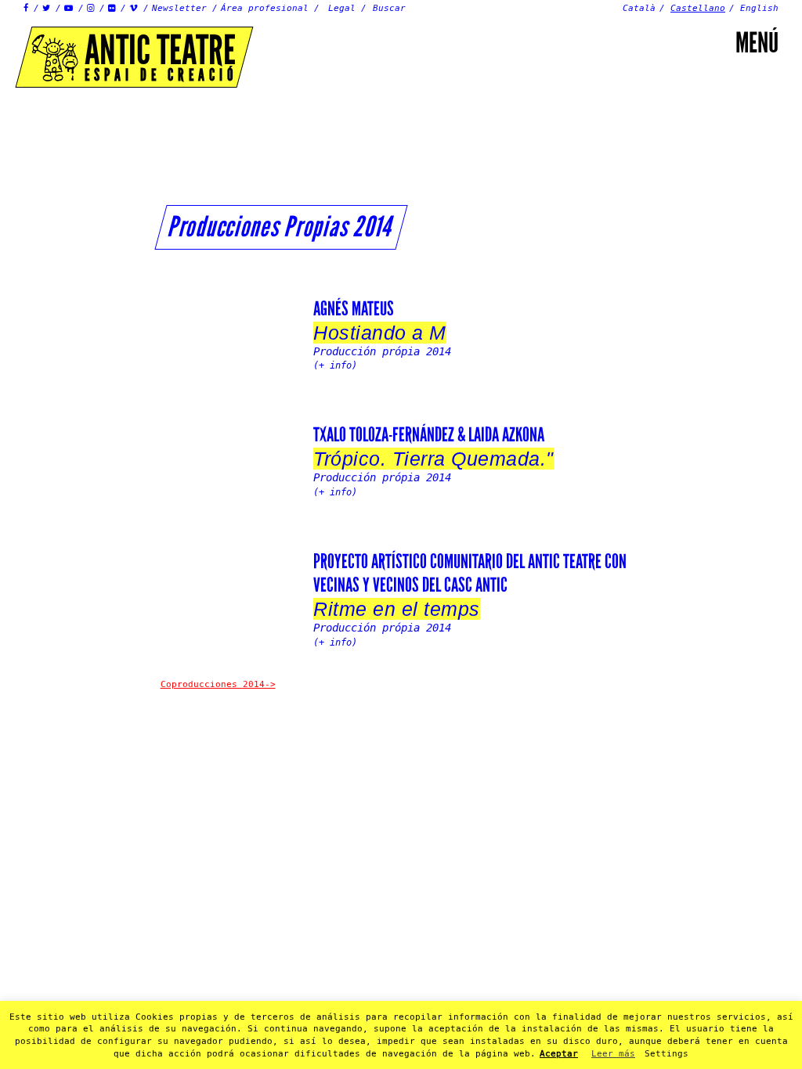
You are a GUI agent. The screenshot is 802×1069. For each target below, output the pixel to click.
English (759, 8)
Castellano (697, 8)
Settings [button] (666, 1054)
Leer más (613, 1054)
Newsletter (179, 8)
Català (639, 8)
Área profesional (265, 8)
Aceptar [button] (559, 1054)
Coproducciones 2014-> (218, 684)
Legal (342, 8)
